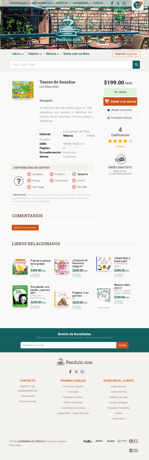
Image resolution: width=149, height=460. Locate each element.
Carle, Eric (37, 295)
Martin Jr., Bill (39, 298)
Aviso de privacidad (73, 386)
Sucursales (18, 3)
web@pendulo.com (28, 390)
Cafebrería (80, 3)
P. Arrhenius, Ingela (121, 265)
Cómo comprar (118, 386)
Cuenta (118, 413)
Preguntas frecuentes (119, 408)
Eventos (62, 3)
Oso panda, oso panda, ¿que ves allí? (40, 289)
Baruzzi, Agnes (122, 291)
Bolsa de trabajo (27, 401)
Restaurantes (42, 3)
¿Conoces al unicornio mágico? (79, 263)
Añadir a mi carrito (123, 101)
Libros (16, 53)
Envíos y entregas (119, 402)
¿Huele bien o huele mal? (122, 260)
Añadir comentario (25, 227)
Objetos (34, 53)
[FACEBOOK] (112, 3)
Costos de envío (118, 391)
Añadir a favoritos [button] (121, 110)
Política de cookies (73, 402)
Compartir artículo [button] (121, 117)
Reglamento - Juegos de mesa (73, 413)
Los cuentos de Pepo (76, 131)
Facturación (118, 418)
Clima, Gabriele (122, 293)
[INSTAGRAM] (124, 3)
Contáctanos (19, 9)
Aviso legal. (73, 391)
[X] (118, 3)
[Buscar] (136, 65)
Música (51, 53)
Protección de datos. (73, 397)
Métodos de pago (119, 397)
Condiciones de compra (73, 408)
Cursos (98, 3)
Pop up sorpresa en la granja (41, 262)
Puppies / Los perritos (80, 294)
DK (32, 266)
